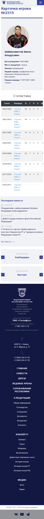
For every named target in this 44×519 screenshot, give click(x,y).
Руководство (22, 407)
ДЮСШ (22, 378)
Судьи (22, 444)
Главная (22, 368)
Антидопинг (22, 421)
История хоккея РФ (22, 471)
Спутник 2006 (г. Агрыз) (17, 111)
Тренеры (22, 439)
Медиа (22, 480)
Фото (22, 485)
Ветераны (22, 448)
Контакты (22, 425)
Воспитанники (22, 453)
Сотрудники (22, 412)
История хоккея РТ (22, 466)
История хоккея (22, 462)
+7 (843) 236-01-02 (22, 357)
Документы (22, 416)
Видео (22, 489)
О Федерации (22, 398)
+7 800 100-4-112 (22, 326)
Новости (22, 373)
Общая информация (22, 403)
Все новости (6, 242)
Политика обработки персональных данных (22, 330)
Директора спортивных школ (22, 457)
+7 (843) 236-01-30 (22, 360)
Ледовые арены (22, 383)
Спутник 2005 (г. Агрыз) (17, 145)
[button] (3, 257)
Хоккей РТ (22, 434)
